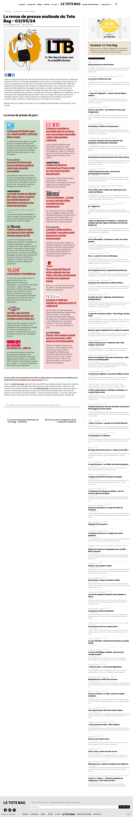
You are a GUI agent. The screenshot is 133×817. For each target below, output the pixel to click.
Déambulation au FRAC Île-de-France (102, 679)
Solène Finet (93, 452)
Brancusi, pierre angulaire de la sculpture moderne (108, 330)
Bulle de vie (106, 4)
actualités (12, 405)
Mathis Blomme (94, 537)
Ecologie (121, 384)
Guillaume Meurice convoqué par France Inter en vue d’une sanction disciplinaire (60, 169)
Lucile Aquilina (94, 425)
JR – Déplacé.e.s (94, 206)
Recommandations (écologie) (96, 387)
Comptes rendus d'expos (107, 155)
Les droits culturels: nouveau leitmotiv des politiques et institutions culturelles (105, 141)
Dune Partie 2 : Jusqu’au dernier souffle (104, 580)
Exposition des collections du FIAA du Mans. (105, 283)
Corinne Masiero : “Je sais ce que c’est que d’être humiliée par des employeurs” (60, 202)
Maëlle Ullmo (93, 466)
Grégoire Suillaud (94, 272)
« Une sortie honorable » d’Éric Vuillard (104, 724)
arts (17, 405)
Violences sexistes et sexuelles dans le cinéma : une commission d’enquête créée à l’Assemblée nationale (60, 134)
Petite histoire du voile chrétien (101, 64)
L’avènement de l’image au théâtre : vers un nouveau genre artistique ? (106, 492)
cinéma (21, 405)
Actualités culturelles (94, 138)
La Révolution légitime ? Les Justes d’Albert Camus (108, 374)
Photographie (100, 124)
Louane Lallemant (95, 114)
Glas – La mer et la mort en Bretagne (103, 256)
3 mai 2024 (28, 25)
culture (27, 405)
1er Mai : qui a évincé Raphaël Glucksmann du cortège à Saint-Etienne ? (21, 315)
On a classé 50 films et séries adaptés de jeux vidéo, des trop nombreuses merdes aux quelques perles (61, 275)
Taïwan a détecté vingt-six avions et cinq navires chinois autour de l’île (20, 232)
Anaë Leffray (93, 159)
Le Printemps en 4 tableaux (99, 435)
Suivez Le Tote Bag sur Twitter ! (10, 810)
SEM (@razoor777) (14, 25)
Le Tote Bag (70, 4)
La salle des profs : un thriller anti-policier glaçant (108, 464)
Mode (89, 62)
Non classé (106, 76)
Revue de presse (30, 11)
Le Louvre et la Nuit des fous (99, 79)
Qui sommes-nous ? (42, 802)
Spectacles (112, 76)
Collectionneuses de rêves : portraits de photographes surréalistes (104, 172)
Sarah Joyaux (93, 81)
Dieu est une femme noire (98, 739)
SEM (91, 598)
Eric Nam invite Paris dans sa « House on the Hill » (108, 450)
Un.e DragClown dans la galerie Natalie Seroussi (107, 270)
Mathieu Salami (94, 376)
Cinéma (39, 4)
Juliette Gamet (94, 645)
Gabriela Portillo (94, 347)
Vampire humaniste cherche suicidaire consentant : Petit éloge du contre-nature (109, 407)
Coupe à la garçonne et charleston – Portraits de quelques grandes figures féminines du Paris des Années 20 (108, 223)
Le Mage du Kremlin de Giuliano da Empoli (105, 477)
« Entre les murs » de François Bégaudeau (105, 667)
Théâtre (46, 4)
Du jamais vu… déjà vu (19, 347)
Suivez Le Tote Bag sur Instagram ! (14, 810)
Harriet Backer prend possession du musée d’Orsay (108, 157)
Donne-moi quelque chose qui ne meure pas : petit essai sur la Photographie (60, 338)
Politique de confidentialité (57, 802)
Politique (123, 386)
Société (102, 371)
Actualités (7, 11)
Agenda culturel (92, 76)
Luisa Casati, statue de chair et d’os (102, 751)
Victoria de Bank (94, 394)
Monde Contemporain (90, 4)
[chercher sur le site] (116, 4)
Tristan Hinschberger (95, 66)
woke (57, 405)
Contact (33, 802)
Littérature (31, 4)
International (91, 474)
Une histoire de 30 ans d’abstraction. (103, 626)
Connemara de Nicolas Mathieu (101, 611)
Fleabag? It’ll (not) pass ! (98, 524)
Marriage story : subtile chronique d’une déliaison (108, 764)
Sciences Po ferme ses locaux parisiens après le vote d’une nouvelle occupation (20, 166)
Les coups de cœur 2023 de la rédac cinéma (105, 710)
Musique (22, 4)
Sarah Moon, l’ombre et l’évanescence (103, 126)
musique (33, 405)
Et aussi (54, 4)
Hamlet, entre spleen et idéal (100, 566)
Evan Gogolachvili (95, 410)
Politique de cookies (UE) (73, 802)
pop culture (40, 405)
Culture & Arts (18, 11)
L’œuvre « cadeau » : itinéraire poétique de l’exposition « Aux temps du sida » (105, 779)
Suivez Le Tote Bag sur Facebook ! (5, 810)
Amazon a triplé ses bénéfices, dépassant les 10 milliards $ (61, 302)
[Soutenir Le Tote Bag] (109, 48)
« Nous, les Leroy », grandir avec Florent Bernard (108, 423)
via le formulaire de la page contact (28, 380)
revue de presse (50, 405)
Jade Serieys (93, 526)
